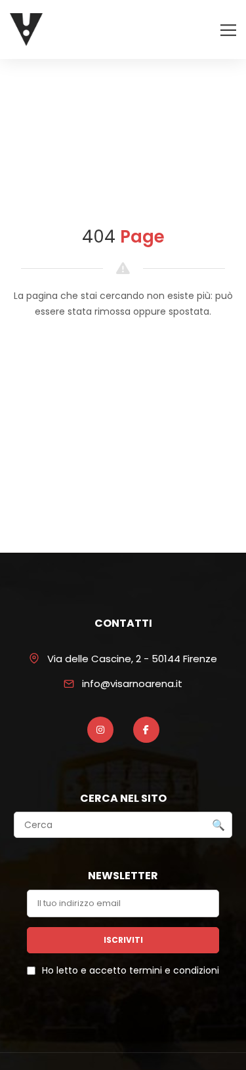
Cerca (218, 825)
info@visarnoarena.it (132, 683)
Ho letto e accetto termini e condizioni (130, 970)
